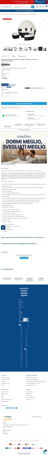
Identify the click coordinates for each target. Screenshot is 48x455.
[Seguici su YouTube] (7, 408)
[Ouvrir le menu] (1, 7)
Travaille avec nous (5, 383)
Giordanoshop (5, 56)
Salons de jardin (16, 14)
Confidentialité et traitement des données (36, 381)
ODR (2, 395)
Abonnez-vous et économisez (41, 2)
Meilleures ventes (9, 14)
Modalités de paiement (31, 377)
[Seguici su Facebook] (2, 408)
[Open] (3, 227)
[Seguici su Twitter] (9, 408)
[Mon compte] (40, 7)
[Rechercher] (32, 6)
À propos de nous (5, 379)
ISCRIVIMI (28, 319)
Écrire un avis (24, 257)
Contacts (3, 381)
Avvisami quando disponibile (24, 103)
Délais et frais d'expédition (32, 379)
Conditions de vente (31, 385)
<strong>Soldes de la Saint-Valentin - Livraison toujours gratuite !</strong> (23, 2)
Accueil (2, 14)
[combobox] (26, 319)
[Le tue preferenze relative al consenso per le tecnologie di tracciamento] (46, 453)
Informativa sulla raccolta (24, 453)
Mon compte (29, 395)
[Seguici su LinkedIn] (11, 408)
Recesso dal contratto (6, 399)
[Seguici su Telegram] (16, 408)
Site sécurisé (4, 393)
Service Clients (4, 391)
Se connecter (29, 391)
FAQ (2, 397)
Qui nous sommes (5, 377)
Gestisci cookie (4, 401)
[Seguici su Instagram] (4, 408)
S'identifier (28, 393)
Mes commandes (30, 397)
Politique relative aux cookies (33, 383)
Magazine (28, 399)
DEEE (2, 385)
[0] (45, 7)
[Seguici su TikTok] (14, 408)
